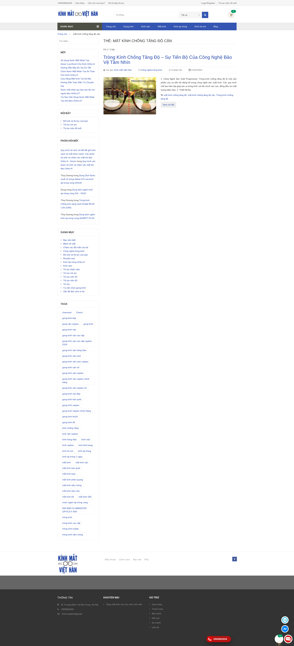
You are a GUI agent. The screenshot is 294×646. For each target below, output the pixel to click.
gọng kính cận (69, 329)
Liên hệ (155, 627)
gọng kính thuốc (70, 416)
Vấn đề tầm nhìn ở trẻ (74, 291)
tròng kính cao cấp (71, 523)
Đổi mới (155, 618)
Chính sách (124, 559)
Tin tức (66, 284)
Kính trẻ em (200, 26)
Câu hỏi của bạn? (96, 3)
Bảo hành (156, 613)
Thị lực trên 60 (70, 280)
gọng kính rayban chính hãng (76, 411)
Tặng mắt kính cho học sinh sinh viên (124, 604)
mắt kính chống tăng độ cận (201, 95)
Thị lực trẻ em (70, 124)
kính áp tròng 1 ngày (72, 456)
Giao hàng (157, 604)
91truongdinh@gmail (72, 614)
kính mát (85, 439)
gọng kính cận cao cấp (73, 335)
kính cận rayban (70, 434)
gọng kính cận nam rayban (75, 361)
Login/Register (208, 3)
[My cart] (279, 638)
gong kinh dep (69, 318)
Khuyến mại (69, 258)
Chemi (79, 312)
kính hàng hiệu (69, 439)
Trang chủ (111, 26)
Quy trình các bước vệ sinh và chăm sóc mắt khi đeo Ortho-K (78, 165)
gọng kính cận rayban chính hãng (75, 380)
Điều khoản (110, 559)
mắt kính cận (81, 462)
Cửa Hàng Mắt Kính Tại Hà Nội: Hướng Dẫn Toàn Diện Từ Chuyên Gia (77, 82)
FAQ (146, 559)
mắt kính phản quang (72, 479)
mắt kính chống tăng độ (175, 95)
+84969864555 (64, 3)
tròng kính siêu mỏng (72, 534)
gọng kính (88, 324)
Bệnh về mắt (69, 243)
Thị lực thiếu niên (71, 269)
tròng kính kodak (70, 529)
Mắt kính (162, 26)
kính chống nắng (70, 428)
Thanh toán (157, 609)
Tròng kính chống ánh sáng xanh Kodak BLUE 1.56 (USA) (77, 204)
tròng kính (67, 517)
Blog (216, 26)
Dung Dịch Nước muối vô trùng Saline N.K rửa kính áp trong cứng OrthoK (78, 179)
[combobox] (190, 15)
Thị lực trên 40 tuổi (227, 3)
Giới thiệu (80, 3)
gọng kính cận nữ (70, 367)
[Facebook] (234, 559)
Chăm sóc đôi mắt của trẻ (75, 247)
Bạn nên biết (69, 240)
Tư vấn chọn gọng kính (74, 288)
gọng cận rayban (70, 324)
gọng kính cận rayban (72, 373)
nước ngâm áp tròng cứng (75, 502)
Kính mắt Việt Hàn (123, 70)
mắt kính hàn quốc (71, 468)
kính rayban (68, 445)
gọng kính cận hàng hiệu (74, 350)
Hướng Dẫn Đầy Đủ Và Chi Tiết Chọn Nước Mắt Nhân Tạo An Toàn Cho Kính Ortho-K (78, 71)
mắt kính (66, 462)
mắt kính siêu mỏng (71, 485)
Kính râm (145, 26)
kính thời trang (86, 445)
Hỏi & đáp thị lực (116, 3)
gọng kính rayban (70, 405)
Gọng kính (128, 26)
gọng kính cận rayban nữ (74, 388)
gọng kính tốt (68, 422)
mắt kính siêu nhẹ (71, 491)
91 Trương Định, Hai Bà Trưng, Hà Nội (79, 604)
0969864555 (67, 609)
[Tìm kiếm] (205, 15)
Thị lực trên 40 (70, 277)
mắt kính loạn (68, 474)
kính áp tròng (84, 451)
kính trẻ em (67, 451)
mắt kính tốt (68, 497)
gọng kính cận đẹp (71, 393)
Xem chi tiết (168, 104)
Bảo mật (137, 559)
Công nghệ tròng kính (151, 70)
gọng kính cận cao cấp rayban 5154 (77, 343)
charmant (67, 312)
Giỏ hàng (231, 15)
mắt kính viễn (85, 497)
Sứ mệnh (156, 623)
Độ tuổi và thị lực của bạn (75, 121)
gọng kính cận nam (71, 356)
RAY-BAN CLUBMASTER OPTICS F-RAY (74, 510)
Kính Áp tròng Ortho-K (74, 262)
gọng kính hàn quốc (72, 399)
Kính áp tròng (180, 26)
